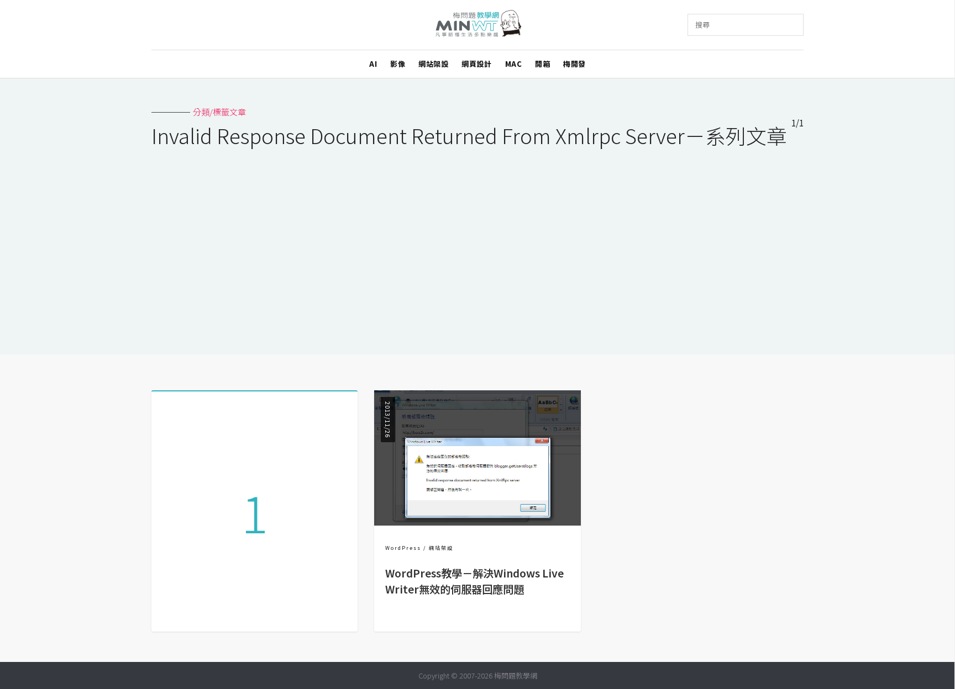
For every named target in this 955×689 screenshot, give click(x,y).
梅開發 (574, 64)
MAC (513, 64)
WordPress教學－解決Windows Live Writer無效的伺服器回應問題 (474, 581)
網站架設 (433, 64)
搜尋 (702, 24)
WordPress (403, 548)
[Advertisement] (477, 244)
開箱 (542, 64)
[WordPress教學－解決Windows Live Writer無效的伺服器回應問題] (477, 522)
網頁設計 (476, 64)
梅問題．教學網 (477, 25)
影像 (397, 64)
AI (373, 64)
